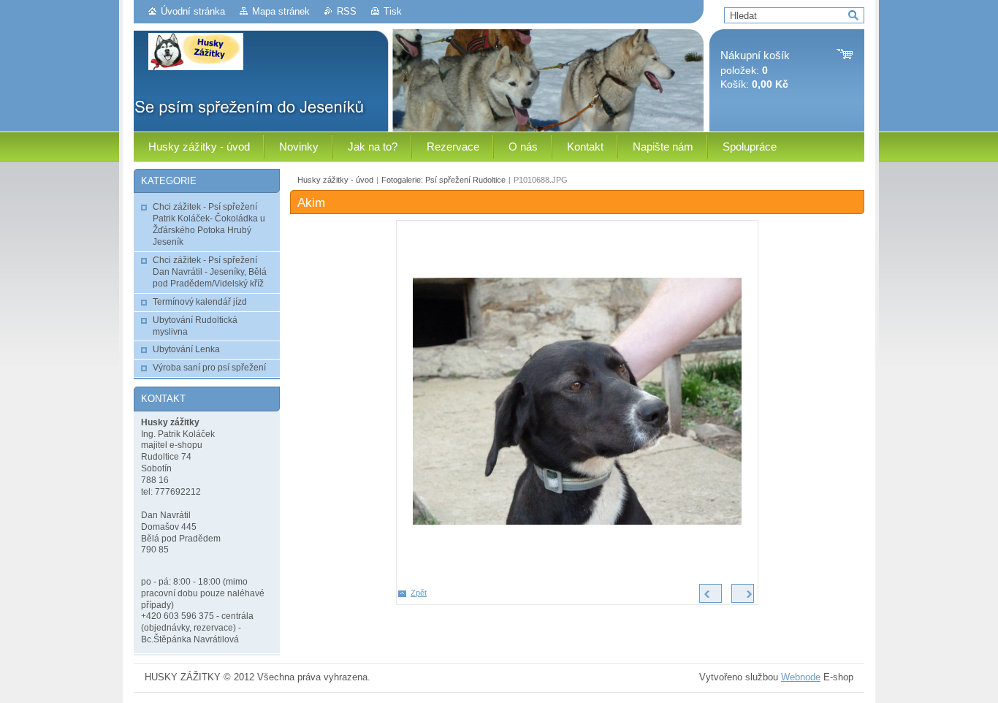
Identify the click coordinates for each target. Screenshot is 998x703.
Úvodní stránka (193, 11)
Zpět (419, 592)
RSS (347, 11)
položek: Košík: (755, 70)
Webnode (800, 677)
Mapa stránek (281, 11)
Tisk (393, 11)
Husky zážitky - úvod (335, 179)
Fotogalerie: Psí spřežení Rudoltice (443, 179)
